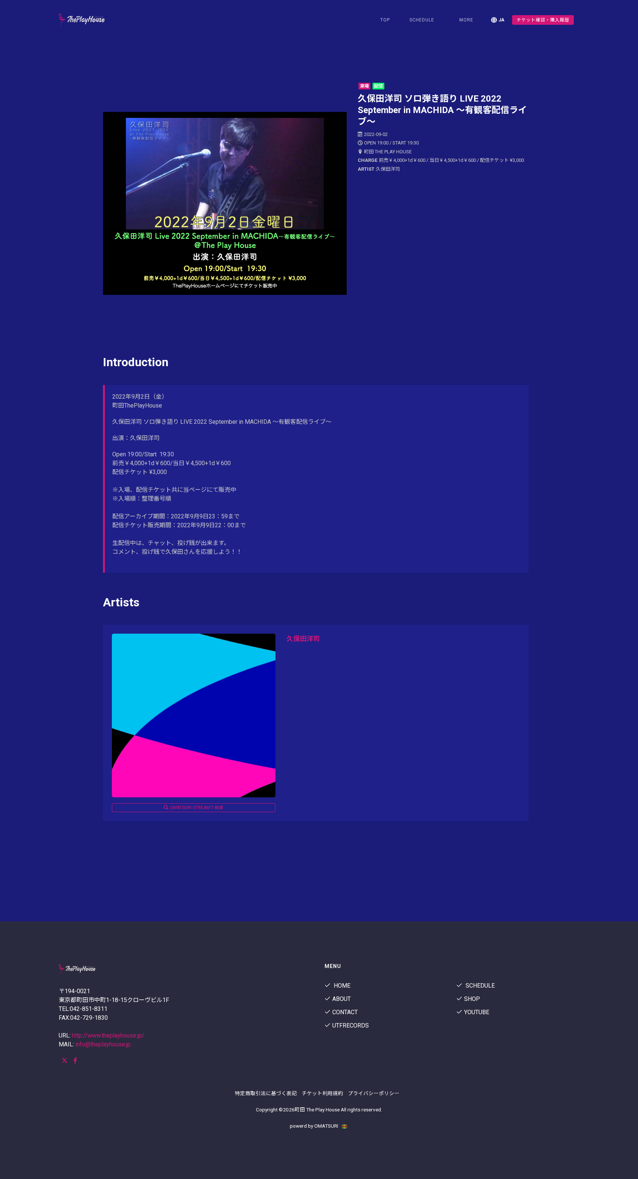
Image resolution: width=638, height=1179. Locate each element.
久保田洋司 (303, 639)
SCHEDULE (421, 20)
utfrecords (350, 1025)
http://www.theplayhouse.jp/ (108, 1035)
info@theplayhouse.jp (103, 1044)
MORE (466, 20)
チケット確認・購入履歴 (543, 20)
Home (341, 985)
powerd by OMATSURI (314, 1126)
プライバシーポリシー (373, 1093)
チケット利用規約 (322, 1093)
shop (472, 998)
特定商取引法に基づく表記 (266, 1093)
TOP (385, 20)
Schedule (479, 985)
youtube (476, 1012)
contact (345, 1012)
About (341, 998)
